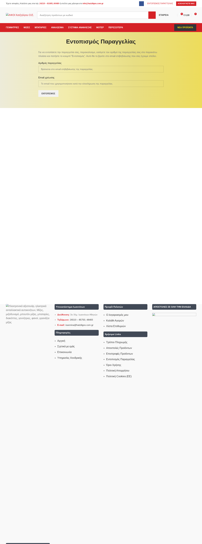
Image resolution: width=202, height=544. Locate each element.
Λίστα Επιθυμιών (116, 326)
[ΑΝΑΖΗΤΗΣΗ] (152, 15)
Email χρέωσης (46, 77)
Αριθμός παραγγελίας (49, 63)
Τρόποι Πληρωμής (116, 342)
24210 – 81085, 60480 (49, 3)
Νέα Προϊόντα (185, 27)
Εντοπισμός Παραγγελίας (120, 359)
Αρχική (61, 340)
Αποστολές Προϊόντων (119, 348)
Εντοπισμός (48, 93)
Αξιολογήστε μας (186, 3)
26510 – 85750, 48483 (81, 319)
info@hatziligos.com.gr (93, 3)
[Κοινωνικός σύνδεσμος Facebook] (141, 3)
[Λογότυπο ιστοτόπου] (20, 15)
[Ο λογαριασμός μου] (174, 15)
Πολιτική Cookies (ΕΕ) (119, 376)
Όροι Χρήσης (113, 365)
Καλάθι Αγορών (115, 320)
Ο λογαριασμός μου (117, 314)
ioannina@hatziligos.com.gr (79, 325)
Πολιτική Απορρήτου (117, 370)
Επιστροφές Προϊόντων (119, 353)
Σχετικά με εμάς (66, 346)
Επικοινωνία (64, 352)
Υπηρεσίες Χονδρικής (69, 358)
